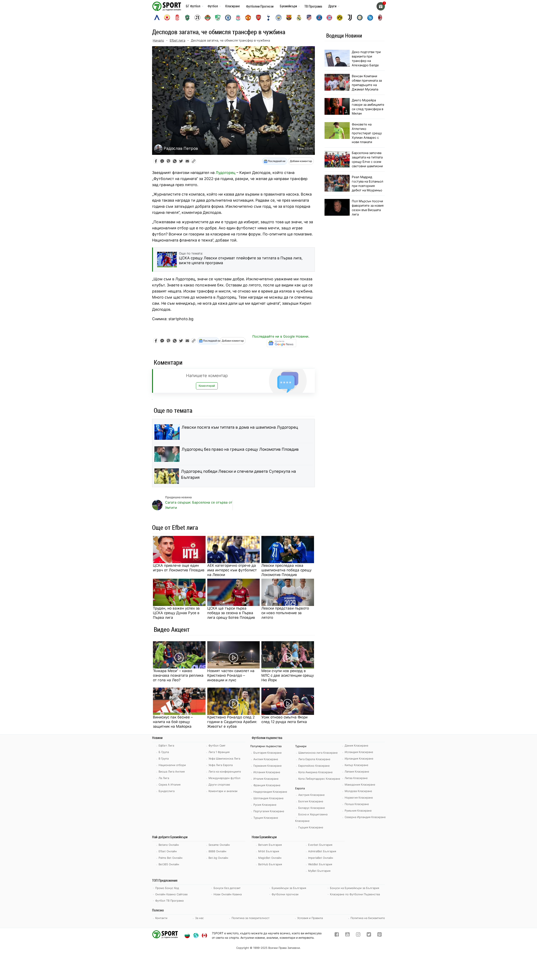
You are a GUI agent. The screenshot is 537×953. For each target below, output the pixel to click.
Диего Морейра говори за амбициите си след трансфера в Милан (368, 106)
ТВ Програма (313, 6)
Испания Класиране (266, 772)
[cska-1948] (177, 17)
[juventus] (350, 17)
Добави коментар (301, 161)
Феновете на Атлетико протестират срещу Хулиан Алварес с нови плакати (367, 133)
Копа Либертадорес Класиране (319, 778)
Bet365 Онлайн (169, 864)
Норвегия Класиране (359, 797)
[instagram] (358, 935)
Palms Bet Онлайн (170, 857)
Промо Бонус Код (167, 888)
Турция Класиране (265, 817)
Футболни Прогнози (260, 6)
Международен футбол (224, 778)
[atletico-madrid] (309, 17)
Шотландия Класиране (268, 798)
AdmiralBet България (322, 851)
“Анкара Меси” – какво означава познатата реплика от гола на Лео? (178, 675)
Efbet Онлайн (168, 851)
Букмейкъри (288, 6)
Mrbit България (268, 851)
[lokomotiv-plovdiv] (197, 17)
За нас (199, 918)
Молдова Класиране (358, 791)
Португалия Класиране (268, 811)
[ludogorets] (187, 17)
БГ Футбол (193, 6)
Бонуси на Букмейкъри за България (354, 888)
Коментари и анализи (223, 791)
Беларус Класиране (311, 807)
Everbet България (320, 844)
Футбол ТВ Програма (169, 900)
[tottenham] (268, 17)
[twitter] (368, 935)
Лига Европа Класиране (314, 759)
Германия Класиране (267, 765)
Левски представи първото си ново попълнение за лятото (285, 613)
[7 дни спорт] (167, 6)
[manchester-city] (278, 17)
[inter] (360, 17)
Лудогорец (225, 172)
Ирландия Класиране (359, 758)
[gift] (381, 6)
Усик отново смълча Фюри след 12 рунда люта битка (284, 719)
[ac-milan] (380, 17)
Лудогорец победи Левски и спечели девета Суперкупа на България (238, 474)
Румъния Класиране (358, 810)
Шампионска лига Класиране (318, 752)
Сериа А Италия (169, 784)
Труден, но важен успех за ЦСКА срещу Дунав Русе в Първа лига (176, 613)
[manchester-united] (248, 17)
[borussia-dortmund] (339, 17)
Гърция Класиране (310, 827)
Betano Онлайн (169, 844)
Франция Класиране (266, 785)
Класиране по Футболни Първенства (355, 894)
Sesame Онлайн (219, 844)
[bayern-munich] (329, 17)
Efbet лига (177, 40)
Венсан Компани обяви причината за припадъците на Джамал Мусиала (367, 82)
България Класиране (267, 752)
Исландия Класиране (359, 752)
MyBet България (319, 870)
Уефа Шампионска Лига (224, 758)
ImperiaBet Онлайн (320, 857)
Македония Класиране (360, 784)
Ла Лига (164, 778)
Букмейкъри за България (289, 888)
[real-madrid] (299, 17)
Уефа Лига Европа (221, 765)
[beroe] (218, 17)
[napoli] (370, 17)
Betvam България (270, 844)
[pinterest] (379, 935)
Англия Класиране (265, 759)
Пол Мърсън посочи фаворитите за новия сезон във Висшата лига (367, 207)
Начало (158, 40)
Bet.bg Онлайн (218, 857)
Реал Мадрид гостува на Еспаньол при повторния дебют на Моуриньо (367, 183)
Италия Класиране (266, 778)
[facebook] (336, 935)
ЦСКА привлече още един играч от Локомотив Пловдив (179, 567)
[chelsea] (228, 17)
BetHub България (270, 864)
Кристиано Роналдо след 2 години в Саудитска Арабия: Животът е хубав (232, 721)
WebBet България (320, 864)
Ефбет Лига (166, 745)
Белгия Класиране (310, 801)
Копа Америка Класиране (315, 772)
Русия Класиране (264, 804)
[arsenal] (258, 17)
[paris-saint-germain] (319, 17)
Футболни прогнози (285, 894)
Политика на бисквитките (368, 918)
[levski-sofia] (157, 17)
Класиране (232, 6)
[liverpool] (238, 17)
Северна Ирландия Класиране (365, 817)
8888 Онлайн (217, 851)
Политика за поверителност (251, 918)
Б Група (164, 752)
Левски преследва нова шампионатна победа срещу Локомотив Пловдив (286, 570)
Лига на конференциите (225, 771)
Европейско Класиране (314, 765)
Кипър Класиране (356, 765)
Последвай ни (276, 161)
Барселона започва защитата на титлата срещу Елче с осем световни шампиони (367, 159)
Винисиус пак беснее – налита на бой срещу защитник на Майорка (173, 721)
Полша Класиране (357, 804)
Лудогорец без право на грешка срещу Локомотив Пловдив (240, 449)
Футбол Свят (217, 745)
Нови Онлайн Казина (228, 894)
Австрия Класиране (311, 794)
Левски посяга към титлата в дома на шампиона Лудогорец (240, 427)
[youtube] (347, 935)
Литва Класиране (356, 778)
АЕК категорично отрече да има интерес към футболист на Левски (232, 570)
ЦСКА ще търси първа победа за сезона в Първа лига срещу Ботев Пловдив (231, 613)
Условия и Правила (310, 918)
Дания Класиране (356, 745)
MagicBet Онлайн (270, 857)
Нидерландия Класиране (270, 791)
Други (332, 6)
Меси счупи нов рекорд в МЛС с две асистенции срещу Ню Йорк (287, 675)
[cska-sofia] (167, 17)
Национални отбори (172, 765)
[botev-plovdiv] (208, 17)
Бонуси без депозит (227, 888)
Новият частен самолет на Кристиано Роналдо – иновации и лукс (230, 675)
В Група (164, 758)
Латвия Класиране (357, 771)
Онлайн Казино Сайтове (171, 894)
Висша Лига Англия (172, 771)
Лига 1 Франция (219, 752)
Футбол (213, 6)
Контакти (161, 918)
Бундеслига (167, 791)
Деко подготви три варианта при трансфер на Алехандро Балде (366, 58)
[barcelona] (289, 17)
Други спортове (219, 784)
